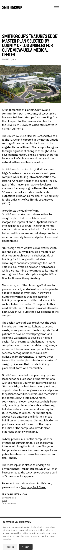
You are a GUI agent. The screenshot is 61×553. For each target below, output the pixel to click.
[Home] (12, 7)
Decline (10, 547)
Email (4, 500)
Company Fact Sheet (33, 487)
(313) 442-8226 (9, 503)
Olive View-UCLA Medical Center (25, 125)
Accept (25, 547)
